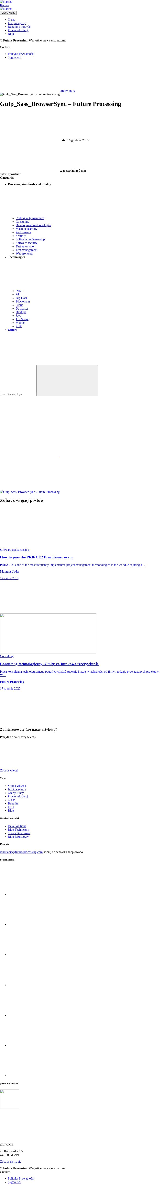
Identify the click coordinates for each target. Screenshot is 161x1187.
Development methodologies (33, 225)
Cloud (19, 305)
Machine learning (26, 228)
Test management (26, 250)
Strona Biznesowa (19, 833)
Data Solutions (17, 826)
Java (18, 315)
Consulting (22, 221)
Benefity (13, 803)
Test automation (25, 246)
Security (21, 235)
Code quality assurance (30, 218)
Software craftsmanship (30, 239)
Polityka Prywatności (21, 53)
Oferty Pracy (16, 792)
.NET (19, 290)
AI (17, 294)
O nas (11, 19)
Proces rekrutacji (18, 30)
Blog (11, 33)
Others (12, 329)
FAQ (11, 807)
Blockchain (23, 301)
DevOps (21, 312)
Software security (26, 243)
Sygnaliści (14, 57)
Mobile (20, 322)
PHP (19, 326)
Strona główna (17, 785)
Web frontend (24, 253)
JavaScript (22, 319)
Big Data (21, 298)
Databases (22, 308)
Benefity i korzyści (19, 26)
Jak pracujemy (17, 23)
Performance (23, 232)
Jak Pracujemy (17, 789)
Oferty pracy (67, 90)
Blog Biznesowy (18, 836)
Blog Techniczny (18, 829)
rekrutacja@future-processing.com (21, 852)
